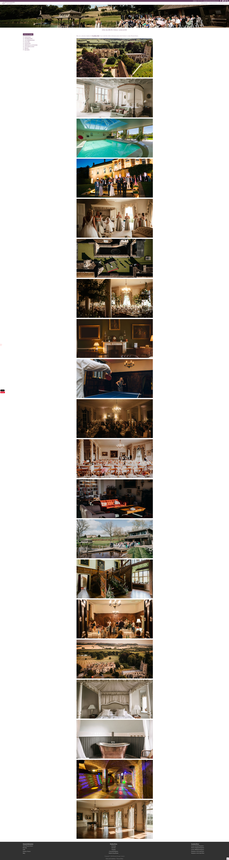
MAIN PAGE (28, 37)
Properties (204, 3)
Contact (195, 0)
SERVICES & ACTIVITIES (31, 45)
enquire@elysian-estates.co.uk (211, 0)
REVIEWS (27, 49)
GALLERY (27, 41)
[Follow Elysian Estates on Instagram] (225, 1)
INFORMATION (28, 38)
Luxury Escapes (223, 3)
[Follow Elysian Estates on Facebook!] (220, 1)
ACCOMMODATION (30, 40)
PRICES (26, 48)
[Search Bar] (227, 1)
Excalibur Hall (95, 36)
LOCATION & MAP (29, 46)
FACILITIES (28, 43)
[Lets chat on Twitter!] (223, 1)
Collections (213, 3)
